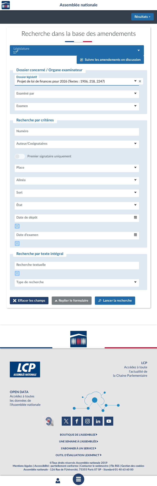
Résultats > (142, 16)
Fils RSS (114, 466)
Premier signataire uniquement (49, 156)
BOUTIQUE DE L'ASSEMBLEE (77, 435)
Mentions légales (23, 466)
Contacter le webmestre (94, 466)
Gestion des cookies (132, 466)
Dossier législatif (26, 77)
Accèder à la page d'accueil (6, 5)
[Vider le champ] (140, 81)
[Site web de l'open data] (78, 398)
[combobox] (77, 50)
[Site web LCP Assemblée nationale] (78, 369)
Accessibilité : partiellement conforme (56, 466)
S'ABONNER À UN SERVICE (77, 448)
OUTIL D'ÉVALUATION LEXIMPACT (77, 455)
